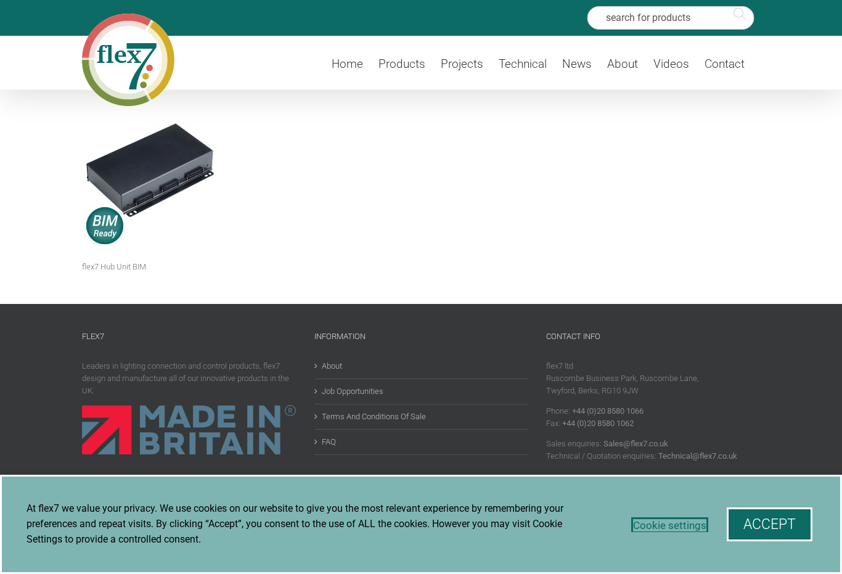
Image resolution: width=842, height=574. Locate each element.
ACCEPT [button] (769, 524)
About (332, 366)
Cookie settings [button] (669, 525)
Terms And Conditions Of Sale (374, 416)
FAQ (329, 441)
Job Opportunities (352, 391)
